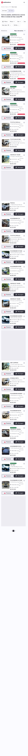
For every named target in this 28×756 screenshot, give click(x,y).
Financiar (8, 48)
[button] (4, 21)
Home (2, 7)
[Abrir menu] (24, 2)
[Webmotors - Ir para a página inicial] (6, 2)
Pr (10, 7)
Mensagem (20, 48)
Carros (7, 7)
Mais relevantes (18, 30)
